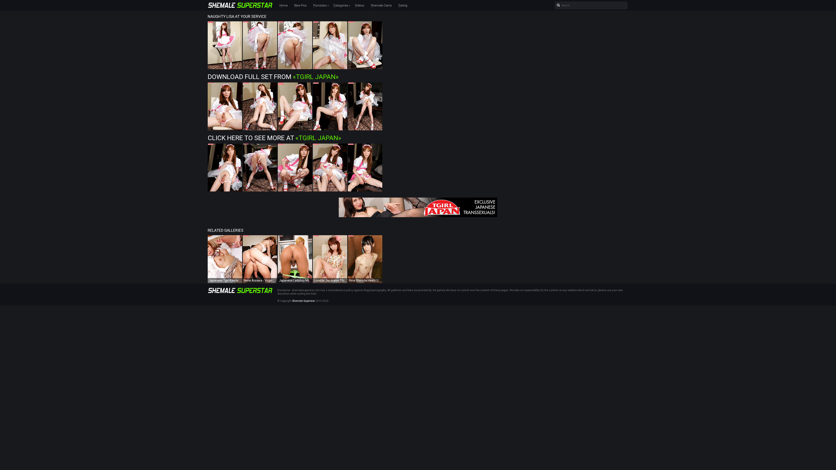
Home (284, 5)
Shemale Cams (381, 5)
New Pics (300, 5)
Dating (402, 5)
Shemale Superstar (303, 300)
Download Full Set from (273, 77)
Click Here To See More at (274, 138)
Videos (359, 5)
